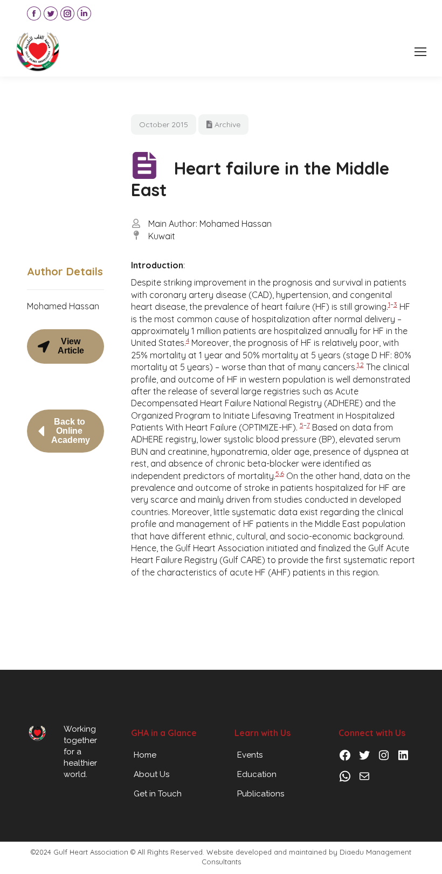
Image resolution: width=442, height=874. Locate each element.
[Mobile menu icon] (420, 52)
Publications (260, 794)
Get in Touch (158, 794)
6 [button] (282, 473)
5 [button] (301, 425)
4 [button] (187, 340)
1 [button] (389, 304)
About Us (151, 774)
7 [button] (308, 425)
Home (145, 755)
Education (257, 774)
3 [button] (395, 304)
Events (250, 755)
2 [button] (362, 364)
